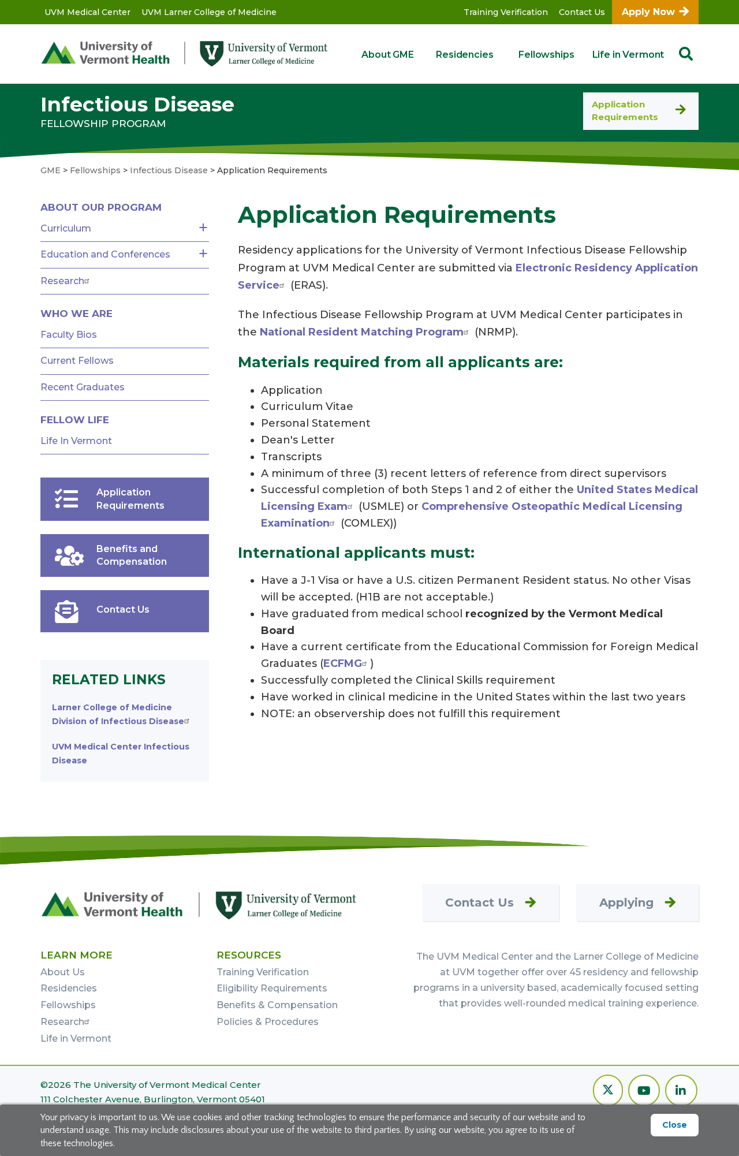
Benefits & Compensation (277, 1005)
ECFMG (342, 663)
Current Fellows (77, 360)
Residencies (464, 54)
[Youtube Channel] (644, 1091)
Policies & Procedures (268, 1021)
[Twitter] (608, 1091)
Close (674, 1125)
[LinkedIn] (681, 1091)
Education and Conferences (105, 254)
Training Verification (506, 12)
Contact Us (582, 12)
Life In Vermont (76, 440)
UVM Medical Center (87, 12)
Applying (626, 902)
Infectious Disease (137, 104)
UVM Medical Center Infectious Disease (120, 753)
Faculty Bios (68, 334)
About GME (387, 54)
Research (62, 280)
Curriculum (65, 228)
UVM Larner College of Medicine (209, 12)
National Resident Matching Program (362, 332)
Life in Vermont (628, 54)
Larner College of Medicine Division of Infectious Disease (118, 714)
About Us (62, 972)
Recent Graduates (82, 387)
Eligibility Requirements (272, 988)
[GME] (199, 904)
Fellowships (546, 54)
